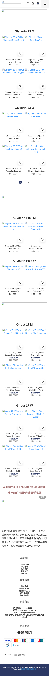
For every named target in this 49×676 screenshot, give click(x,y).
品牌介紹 (24, 569)
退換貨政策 (24, 593)
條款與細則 (24, 595)
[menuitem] (20, 182)
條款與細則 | (25, 669)
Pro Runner (24, 564)
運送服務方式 (24, 588)
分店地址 (24, 567)
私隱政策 (33, 669)
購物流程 (24, 586)
